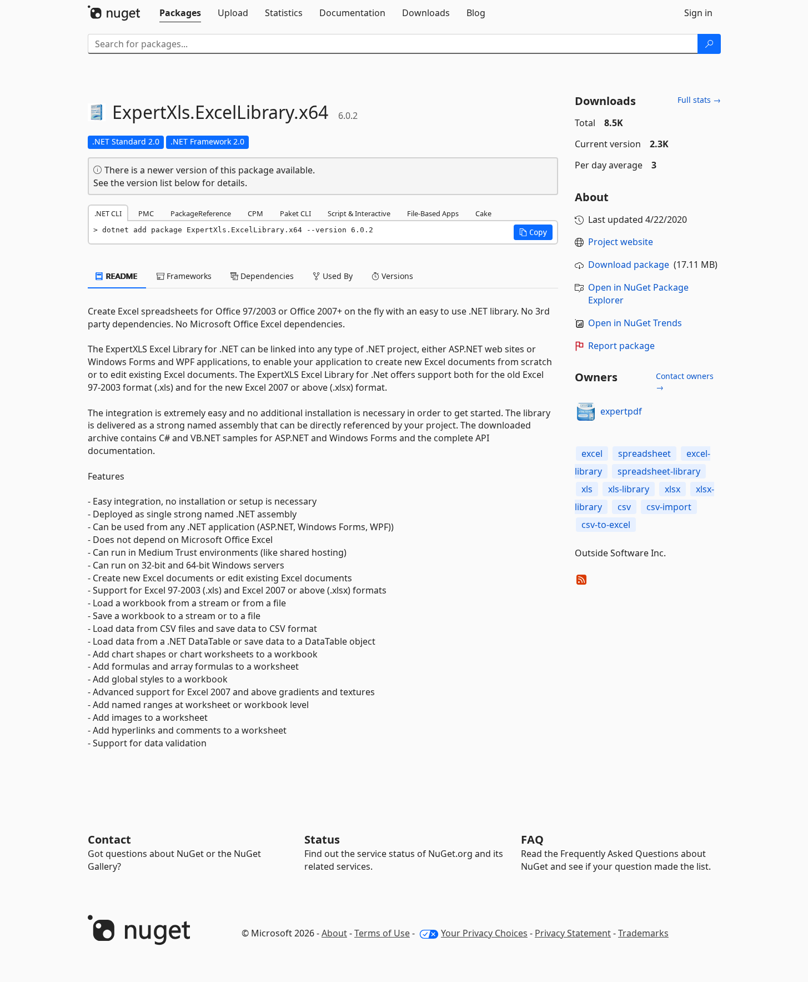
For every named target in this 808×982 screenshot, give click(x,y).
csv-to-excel (605, 525)
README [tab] (121, 276)
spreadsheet (644, 453)
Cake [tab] (483, 213)
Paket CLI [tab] (295, 213)
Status (322, 839)
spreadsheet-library (659, 471)
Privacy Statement (573, 933)
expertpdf (621, 411)
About (334, 933)
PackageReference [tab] (200, 213)
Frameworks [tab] (188, 276)
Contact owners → (685, 381)
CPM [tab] (255, 213)
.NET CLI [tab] (108, 213)
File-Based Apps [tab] (433, 213)
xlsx (672, 489)
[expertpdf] (586, 412)
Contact (109, 839)
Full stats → (699, 99)
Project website (620, 242)
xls (587, 489)
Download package (628, 264)
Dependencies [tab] (266, 276)
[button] (533, 232)
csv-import (668, 507)
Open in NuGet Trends (635, 323)
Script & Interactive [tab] (359, 213)
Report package (621, 346)
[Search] (709, 44)
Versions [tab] (396, 276)
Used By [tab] (336, 276)
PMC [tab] (146, 213)
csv (624, 507)
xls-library (628, 489)
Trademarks (643, 933)
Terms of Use (382, 933)
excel (592, 453)
